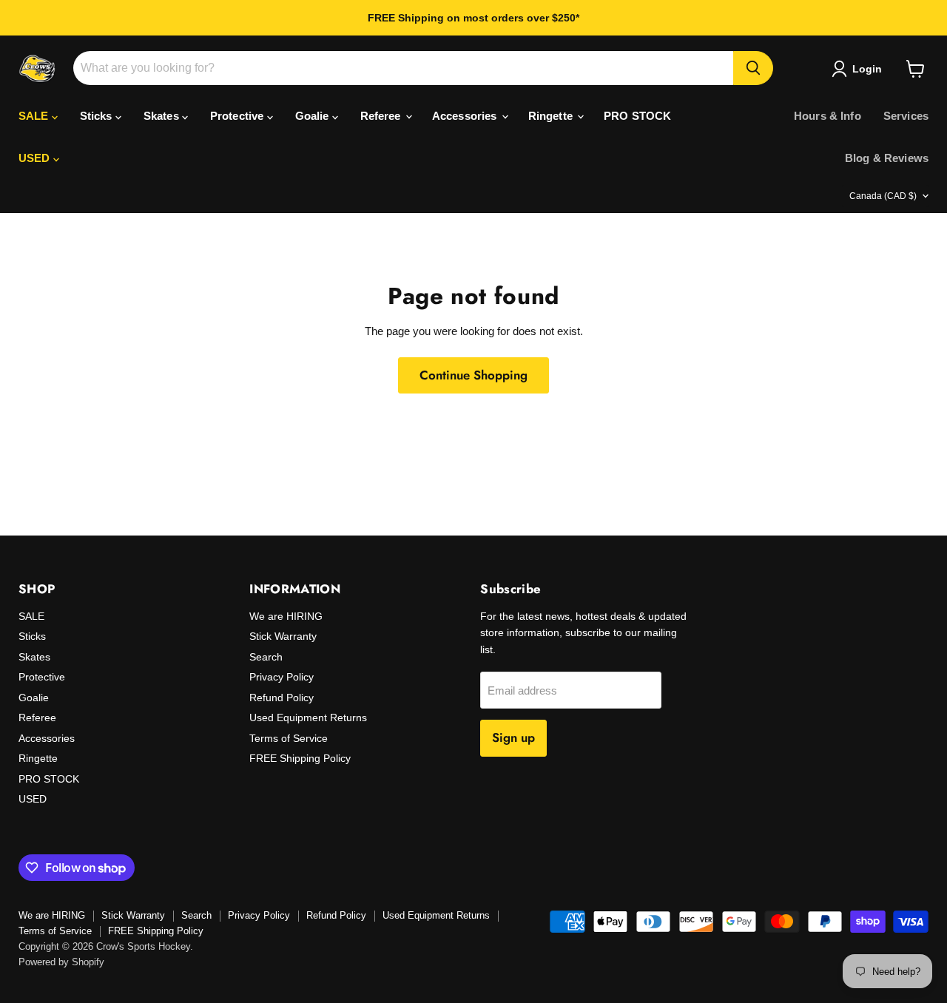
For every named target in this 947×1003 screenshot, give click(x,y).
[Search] (753, 68)
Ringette (552, 115)
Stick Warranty (283, 636)
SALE (35, 115)
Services (906, 115)
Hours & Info (827, 115)
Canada (883, 196)
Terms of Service (288, 738)
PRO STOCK (637, 115)
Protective (238, 115)
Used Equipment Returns (308, 717)
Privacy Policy (281, 677)
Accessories (466, 115)
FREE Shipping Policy (300, 758)
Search (266, 657)
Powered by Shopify (61, 961)
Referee (382, 115)
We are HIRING (286, 616)
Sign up (513, 737)
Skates (163, 115)
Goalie (313, 115)
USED (35, 158)
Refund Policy (281, 697)
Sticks (97, 115)
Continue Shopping (473, 375)
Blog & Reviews (887, 158)
